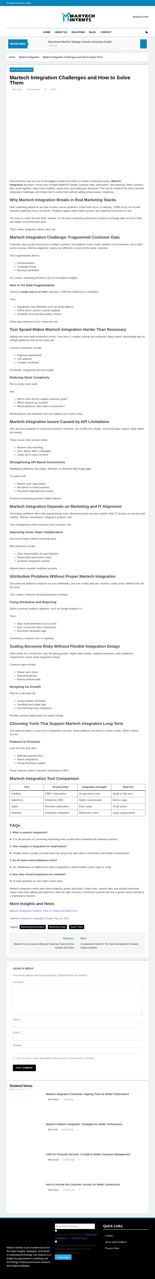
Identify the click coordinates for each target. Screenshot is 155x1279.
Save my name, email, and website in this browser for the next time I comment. (55, 1058)
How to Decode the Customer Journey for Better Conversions (83, 1184)
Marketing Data (57, 927)
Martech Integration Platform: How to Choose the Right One (43, 910)
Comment (19, 982)
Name (17, 1019)
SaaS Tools (76, 927)
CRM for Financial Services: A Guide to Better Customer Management (88, 1154)
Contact (106, 32)
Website (17, 1045)
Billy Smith (17, 89)
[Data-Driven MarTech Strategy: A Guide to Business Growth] (39, 45)
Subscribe (63, 1257)
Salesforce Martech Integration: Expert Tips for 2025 (39, 918)
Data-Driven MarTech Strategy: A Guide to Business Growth (80, 41)
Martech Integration (21, 70)
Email (17, 1032)
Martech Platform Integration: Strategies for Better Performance (84, 1124)
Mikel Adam (53, 1099)
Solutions (78, 32)
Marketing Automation (32, 927)
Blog (92, 32)
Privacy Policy (79, 1238)
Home (46, 32)
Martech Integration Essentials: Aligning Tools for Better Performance (87, 1094)
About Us (61, 32)
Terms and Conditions (116, 1242)
